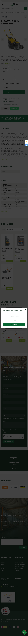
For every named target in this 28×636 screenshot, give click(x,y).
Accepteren (14, 324)
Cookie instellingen (14, 316)
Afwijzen (14, 320)
